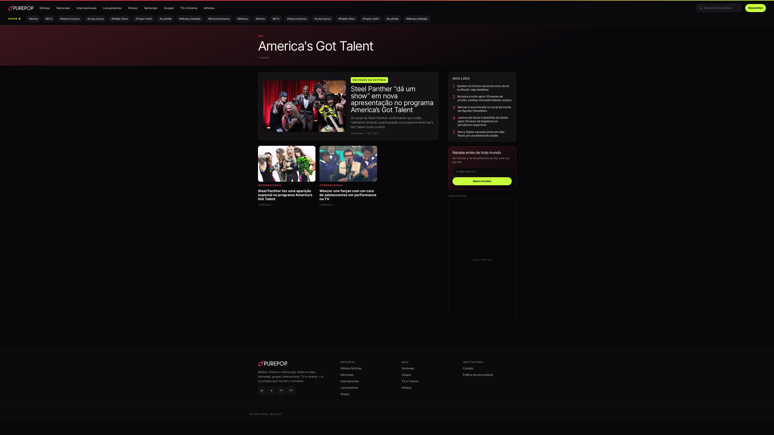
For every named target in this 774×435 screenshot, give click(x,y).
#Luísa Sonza (89, 18)
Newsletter (755, 7)
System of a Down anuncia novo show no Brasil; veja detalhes (483, 87)
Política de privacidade (478, 374)
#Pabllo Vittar (113, 18)
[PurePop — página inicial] (20, 8)
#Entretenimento (212, 18)
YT (291, 390)
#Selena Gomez (63, 18)
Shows (133, 8)
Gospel (169, 8)
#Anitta (26, 18)
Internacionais (87, 8)
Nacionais (63, 8)
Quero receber (482, 181)
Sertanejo (150, 8)
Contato (468, 368)
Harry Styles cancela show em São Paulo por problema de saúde (481, 133)
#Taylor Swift (137, 18)
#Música (236, 18)
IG (262, 390)
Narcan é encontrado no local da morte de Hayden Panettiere (484, 108)
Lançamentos (112, 8)
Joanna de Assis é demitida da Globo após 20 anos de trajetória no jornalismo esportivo (483, 121)
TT (281, 390)
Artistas (209, 8)
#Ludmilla (159, 18)
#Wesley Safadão (183, 18)
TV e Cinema (188, 8)
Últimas (45, 8)
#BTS (42, 18)
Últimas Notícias (351, 368)
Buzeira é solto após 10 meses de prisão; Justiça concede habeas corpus (485, 98)
